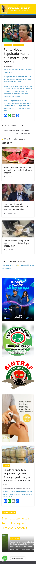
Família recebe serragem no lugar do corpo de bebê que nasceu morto (16, 243)
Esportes (20, 518)
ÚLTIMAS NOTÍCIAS (18, 45)
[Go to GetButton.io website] (5, 562)
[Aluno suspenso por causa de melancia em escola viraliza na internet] (18, 149)
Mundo (27, 519)
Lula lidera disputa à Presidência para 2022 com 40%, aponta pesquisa (16, 207)
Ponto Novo (7, 45)
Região (20, 523)
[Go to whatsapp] (4, 558)
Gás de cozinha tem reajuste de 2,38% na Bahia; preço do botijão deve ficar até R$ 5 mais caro (16, 477)
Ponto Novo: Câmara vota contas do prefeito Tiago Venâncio (18, 131)
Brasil (5, 518)
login (19, 265)
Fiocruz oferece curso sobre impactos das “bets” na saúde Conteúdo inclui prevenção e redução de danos (17, 544)
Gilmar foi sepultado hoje (13, 125)
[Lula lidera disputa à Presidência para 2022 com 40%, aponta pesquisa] (18, 185)
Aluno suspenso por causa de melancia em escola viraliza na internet (18, 170)
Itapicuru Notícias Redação (23, 488)
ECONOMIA (7, 465)
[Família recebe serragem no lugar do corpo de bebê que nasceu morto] (18, 222)
